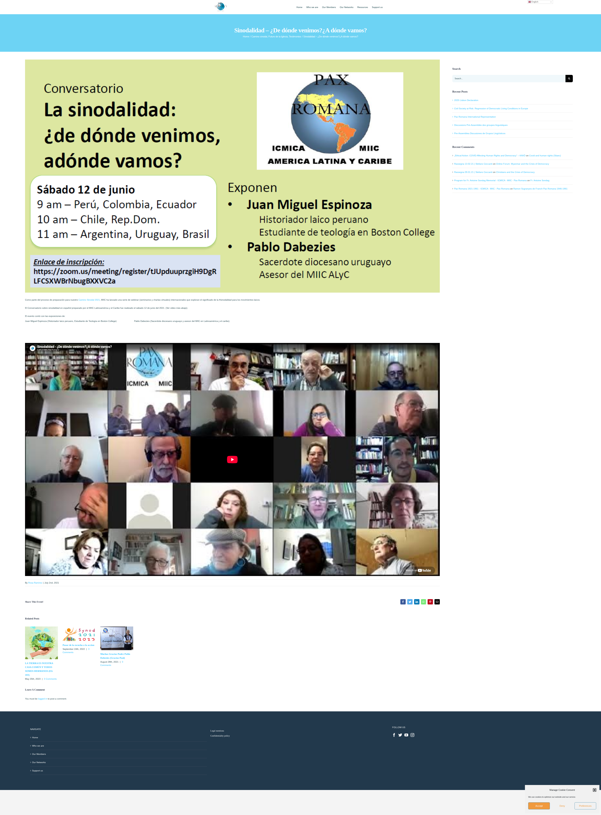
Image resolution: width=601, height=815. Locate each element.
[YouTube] (406, 735)
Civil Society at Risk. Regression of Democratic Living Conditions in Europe (491, 108)
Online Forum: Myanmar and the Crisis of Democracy (522, 164)
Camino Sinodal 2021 (89, 300)
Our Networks (39, 762)
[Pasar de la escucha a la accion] (79, 627)
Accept (539, 806)
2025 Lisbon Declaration (466, 100)
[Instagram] (412, 735)
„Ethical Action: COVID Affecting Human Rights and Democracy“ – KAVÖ (489, 155)
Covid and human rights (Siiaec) (545, 155)
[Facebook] (394, 735)
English (534, 2)
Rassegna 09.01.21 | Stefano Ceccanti (473, 172)
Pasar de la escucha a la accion (78, 645)
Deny (562, 806)
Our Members (39, 754)
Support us (37, 770)
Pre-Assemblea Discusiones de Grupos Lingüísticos (479, 133)
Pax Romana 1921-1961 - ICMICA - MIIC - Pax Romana (482, 188)
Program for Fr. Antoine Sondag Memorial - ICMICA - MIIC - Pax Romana (490, 180)
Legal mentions (217, 731)
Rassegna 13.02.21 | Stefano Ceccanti (473, 164)
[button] (594, 790)
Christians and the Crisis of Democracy (515, 172)
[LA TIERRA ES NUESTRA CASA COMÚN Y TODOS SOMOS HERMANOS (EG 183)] (41, 627)
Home (35, 737)
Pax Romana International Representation (475, 117)
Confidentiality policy (220, 736)
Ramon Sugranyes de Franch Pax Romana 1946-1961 (540, 188)
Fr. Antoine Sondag (539, 180)
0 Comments (50, 679)
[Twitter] (400, 735)
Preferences (585, 806)
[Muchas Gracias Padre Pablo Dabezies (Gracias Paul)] (116, 627)
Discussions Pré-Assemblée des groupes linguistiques (481, 125)
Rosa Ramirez (35, 582)
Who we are (38, 746)
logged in (42, 698)
